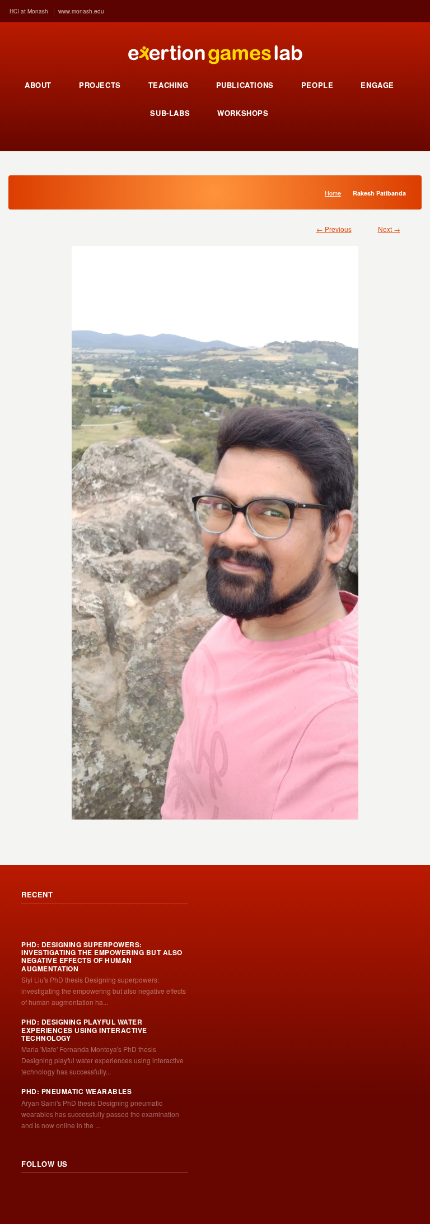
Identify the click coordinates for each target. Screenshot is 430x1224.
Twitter (55, 1194)
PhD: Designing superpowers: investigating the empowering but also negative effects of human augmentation (102, 957)
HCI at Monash (29, 11)
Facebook (79, 1194)
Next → (389, 229)
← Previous (334, 229)
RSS (30, 1194)
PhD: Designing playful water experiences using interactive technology (84, 1030)
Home (333, 193)
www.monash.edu (81, 11)
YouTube (104, 1194)
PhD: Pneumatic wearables (76, 1091)
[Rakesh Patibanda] (215, 527)
